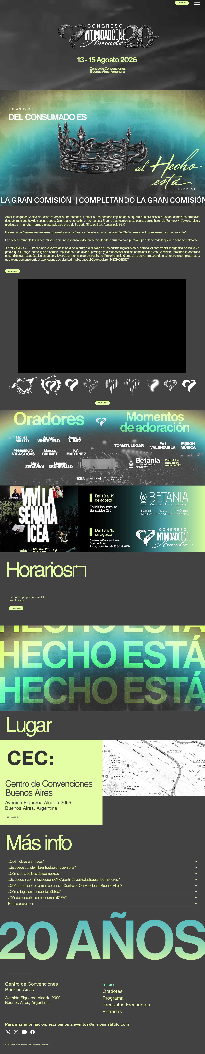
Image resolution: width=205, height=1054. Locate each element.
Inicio (108, 984)
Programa (113, 998)
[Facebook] (32, 1032)
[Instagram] (16, 1032)
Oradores (112, 991)
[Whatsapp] (8, 1032)
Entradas (112, 1011)
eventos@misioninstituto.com (101, 1024)
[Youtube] (24, 1032)
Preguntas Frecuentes (126, 1004)
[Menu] (197, 2)
